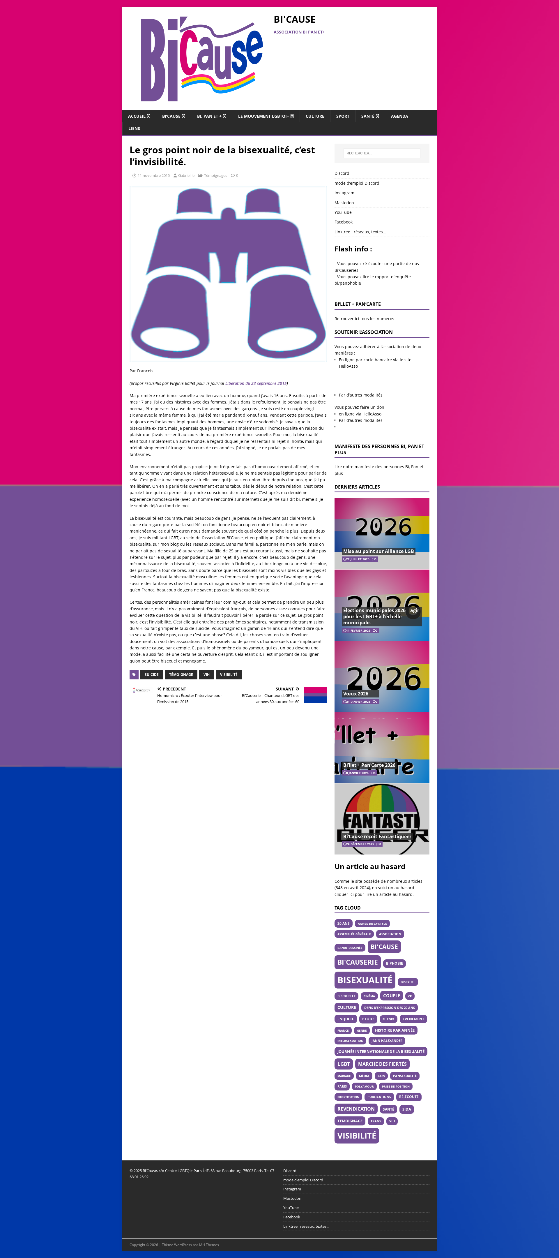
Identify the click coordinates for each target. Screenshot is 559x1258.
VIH (207, 674)
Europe (389, 1019)
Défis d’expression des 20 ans (389, 1007)
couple (391, 995)
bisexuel (408, 982)
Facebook (344, 222)
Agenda (399, 116)
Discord (342, 173)
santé (388, 1109)
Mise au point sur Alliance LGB (378, 551)
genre (362, 1030)
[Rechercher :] (382, 153)
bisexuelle (346, 996)
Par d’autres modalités (361, 395)
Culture (315, 116)
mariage (344, 1076)
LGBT (343, 1063)
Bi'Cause (384, 946)
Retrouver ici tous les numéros (364, 318)
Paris (342, 1086)
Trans (376, 1121)
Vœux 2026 (355, 693)
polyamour (364, 1086)
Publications (379, 1097)
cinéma (369, 996)
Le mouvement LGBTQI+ (263, 116)
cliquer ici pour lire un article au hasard (374, 894)
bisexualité (364, 980)
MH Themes (209, 1244)
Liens (134, 128)
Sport (342, 116)
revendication (356, 1109)
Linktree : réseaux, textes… (360, 232)
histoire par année (395, 1030)
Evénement (413, 1018)
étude (368, 1018)
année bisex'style (372, 924)
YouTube (343, 212)
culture (346, 1007)
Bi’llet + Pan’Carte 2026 (369, 765)
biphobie (394, 963)
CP (410, 996)
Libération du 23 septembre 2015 (256, 383)
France (343, 1030)
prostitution (348, 1097)
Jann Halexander (387, 1041)
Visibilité (229, 674)
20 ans (343, 923)
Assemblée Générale (354, 934)
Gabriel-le (186, 175)
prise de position (396, 1086)
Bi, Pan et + (209, 116)
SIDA (406, 1109)
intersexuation (350, 1041)
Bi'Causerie (357, 962)
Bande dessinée (349, 948)
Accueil (137, 116)
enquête (345, 1018)
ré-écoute (409, 1097)
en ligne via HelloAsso (360, 414)
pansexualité (405, 1076)
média (364, 1076)
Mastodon (344, 202)
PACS (381, 1076)
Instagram (344, 192)
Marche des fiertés (382, 1064)
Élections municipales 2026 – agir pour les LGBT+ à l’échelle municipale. (381, 616)
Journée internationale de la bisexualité (380, 1051)
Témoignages (215, 175)
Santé (367, 116)
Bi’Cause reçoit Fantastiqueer (377, 836)
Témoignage (181, 674)
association (390, 934)
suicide (152, 674)
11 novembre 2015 (154, 175)
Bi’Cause (171, 116)
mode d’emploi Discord (357, 183)
